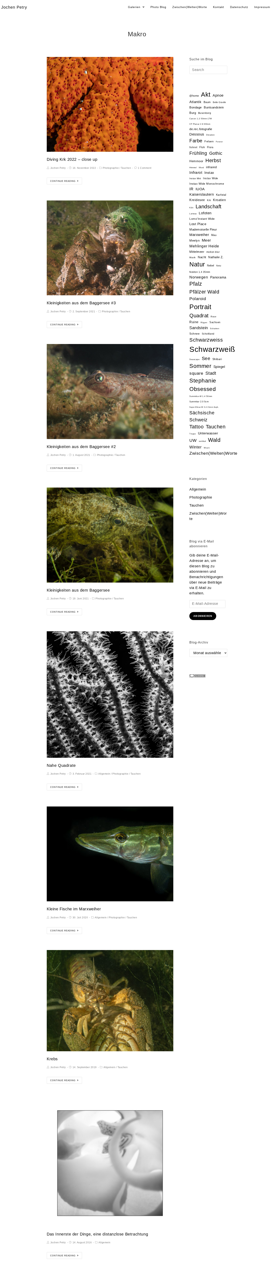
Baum (207, 102)
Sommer (200, 366)
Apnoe (218, 95)
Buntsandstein (214, 107)
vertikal (202, 441)
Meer (206, 240)
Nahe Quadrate (61, 765)
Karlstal (221, 194)
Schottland (208, 333)
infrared (211, 167)
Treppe (192, 434)
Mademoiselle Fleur (203, 229)
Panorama (218, 277)
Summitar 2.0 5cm (199, 401)
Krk (209, 200)
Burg (192, 112)
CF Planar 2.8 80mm (199, 124)
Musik (192, 257)
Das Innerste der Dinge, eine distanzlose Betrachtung (97, 1234)
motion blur (213, 252)
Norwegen (198, 277)
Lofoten (205, 213)
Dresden (210, 135)
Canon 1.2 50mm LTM (200, 118)
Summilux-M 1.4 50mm (200, 396)
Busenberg (204, 113)
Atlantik (195, 102)
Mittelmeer (196, 251)
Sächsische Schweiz (201, 416)
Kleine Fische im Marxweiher (74, 909)
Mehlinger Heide (204, 246)
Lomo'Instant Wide (202, 218)
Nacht (202, 257)
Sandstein (198, 328)
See (206, 358)
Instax (209, 173)
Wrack (207, 448)
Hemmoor (196, 161)
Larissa (193, 213)
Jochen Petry (14, 7)
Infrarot (195, 172)
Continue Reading (63, 181)
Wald (214, 440)
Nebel (210, 265)
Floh (202, 147)
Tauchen (126, 168)
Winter (195, 447)
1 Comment (144, 168)
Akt (206, 94)
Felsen (209, 141)
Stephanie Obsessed (202, 384)
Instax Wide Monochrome (206, 183)
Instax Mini (195, 178)
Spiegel (219, 367)
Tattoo (196, 426)
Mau (214, 235)
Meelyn (194, 240)
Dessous (196, 134)
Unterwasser (208, 433)
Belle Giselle (219, 102)
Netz (218, 265)
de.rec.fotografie (200, 129)
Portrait (200, 307)
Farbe (195, 140)
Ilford (201, 167)
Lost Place (197, 224)
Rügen (204, 322)
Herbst (213, 160)
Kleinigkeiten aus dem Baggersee (78, 590)
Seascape (194, 359)
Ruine (194, 322)
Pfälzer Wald (204, 291)
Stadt (210, 373)
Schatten (214, 328)
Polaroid (197, 298)
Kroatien (219, 200)
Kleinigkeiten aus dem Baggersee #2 (81, 446)
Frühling (198, 153)
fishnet (193, 147)
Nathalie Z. (215, 257)
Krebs (52, 1059)
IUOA (200, 189)
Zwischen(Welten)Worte (213, 453)
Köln (191, 208)
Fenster (219, 142)
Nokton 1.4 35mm (199, 272)
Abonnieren (202, 616)
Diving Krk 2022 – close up (72, 159)
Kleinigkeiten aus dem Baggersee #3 (81, 303)
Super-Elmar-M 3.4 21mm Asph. (204, 407)
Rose (213, 316)
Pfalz (195, 284)
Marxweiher (199, 235)
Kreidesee (197, 200)
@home (194, 95)
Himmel (193, 167)
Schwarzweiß (212, 349)
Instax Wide (210, 178)
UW (193, 440)
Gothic (215, 153)
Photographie (111, 168)
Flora (210, 147)
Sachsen (214, 322)
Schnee (194, 333)
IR (191, 189)
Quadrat (199, 315)
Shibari (217, 359)
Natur (197, 264)
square (196, 373)
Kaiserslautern (201, 194)
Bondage (195, 107)
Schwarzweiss (206, 340)
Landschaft (208, 206)
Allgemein (104, 773)
